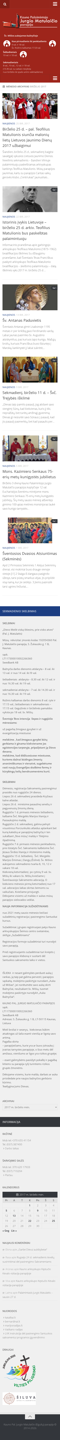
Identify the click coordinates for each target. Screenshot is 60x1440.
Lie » (14, 1230)
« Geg (5, 1230)
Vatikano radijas (14, 1329)
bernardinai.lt (12, 1321)
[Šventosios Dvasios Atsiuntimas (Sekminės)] (30, 530)
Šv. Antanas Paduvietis (21, 320)
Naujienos (8, 123)
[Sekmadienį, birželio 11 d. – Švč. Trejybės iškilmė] (30, 369)
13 (14, 1215)
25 (53, 1220)
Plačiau (9, 1175)
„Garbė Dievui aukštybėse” (32, 1249)
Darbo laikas (12, 1148)
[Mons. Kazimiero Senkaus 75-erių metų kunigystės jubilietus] (30, 448)
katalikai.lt (10, 1317)
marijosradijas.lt (13, 1325)
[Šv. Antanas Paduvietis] (30, 297)
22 (29, 1220)
